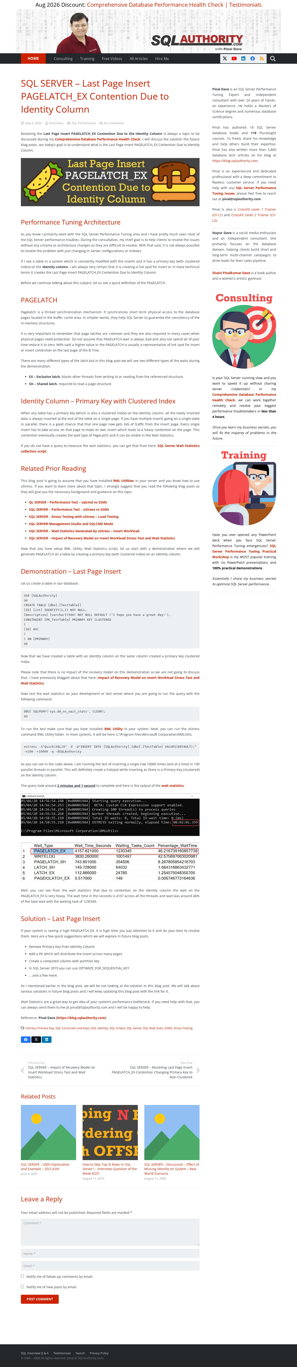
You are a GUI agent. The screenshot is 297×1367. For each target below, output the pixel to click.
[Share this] (26, 1039)
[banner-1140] (148, 31)
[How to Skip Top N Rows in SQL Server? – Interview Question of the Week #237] (110, 1132)
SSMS (168, 1028)
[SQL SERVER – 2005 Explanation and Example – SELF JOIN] (48, 1132)
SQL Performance (84, 123)
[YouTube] (234, 58)
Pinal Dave (56, 123)
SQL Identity (99, 1028)
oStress (31, 1028)
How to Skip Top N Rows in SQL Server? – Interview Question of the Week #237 (110, 1169)
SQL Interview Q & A (34, 1353)
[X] (224, 58)
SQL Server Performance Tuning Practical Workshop (244, 551)
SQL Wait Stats (153, 1028)
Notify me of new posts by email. (51, 1287)
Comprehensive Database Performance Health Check (155, 4)
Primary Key (45, 1028)
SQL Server (134, 1028)
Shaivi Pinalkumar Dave (231, 273)
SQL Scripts (117, 1028)
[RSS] (262, 58)
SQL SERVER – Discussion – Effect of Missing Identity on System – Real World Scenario (171, 1169)
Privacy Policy (99, 1353)
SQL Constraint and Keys (72, 1028)
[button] (273, 58)
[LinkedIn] (243, 58)
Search (80, 1353)
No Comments (114, 123)
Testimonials (245, 4)
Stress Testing (183, 1028)
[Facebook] (252, 58)
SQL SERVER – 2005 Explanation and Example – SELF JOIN (45, 1166)
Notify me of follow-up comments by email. (59, 1276)
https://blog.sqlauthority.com (81, 1018)
